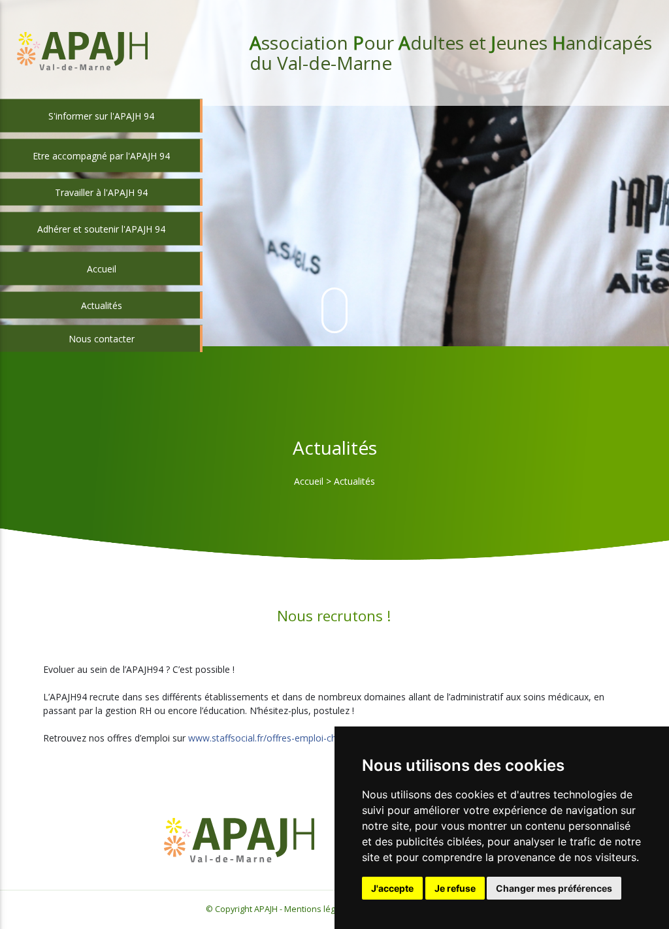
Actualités (101, 305)
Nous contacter (102, 339)
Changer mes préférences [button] (554, 888)
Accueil (308, 481)
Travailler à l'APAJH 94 (101, 192)
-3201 (299, 738)
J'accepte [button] (392, 888)
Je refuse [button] (455, 888)
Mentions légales (317, 909)
